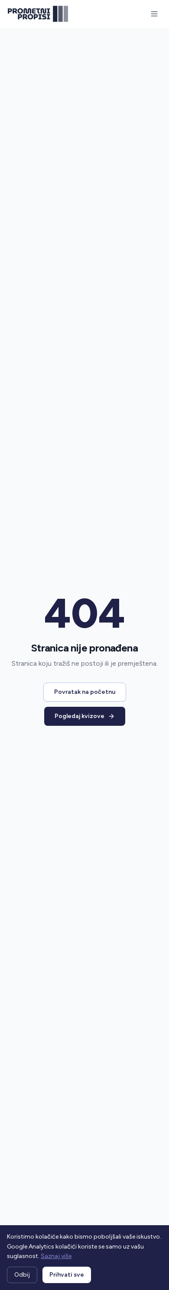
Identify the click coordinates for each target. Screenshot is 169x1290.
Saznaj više (56, 1256)
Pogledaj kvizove (79, 716)
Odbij (22, 1274)
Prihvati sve (66, 1274)
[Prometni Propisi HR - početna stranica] (38, 13)
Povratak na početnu (84, 692)
